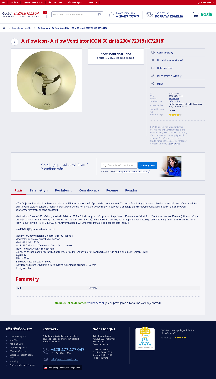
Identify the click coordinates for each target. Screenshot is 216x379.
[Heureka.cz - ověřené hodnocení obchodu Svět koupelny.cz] (145, 349)
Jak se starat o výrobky (169, 76)
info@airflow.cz (176, 101)
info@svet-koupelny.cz (64, 359)
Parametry (39, 190)
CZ (44, 12)
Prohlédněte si (95, 303)
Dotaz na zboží (165, 68)
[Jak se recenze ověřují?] (161, 115)
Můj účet (14, 340)
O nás (13, 2)
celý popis (174, 143)
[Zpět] (14, 42)
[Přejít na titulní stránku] (20, 14)
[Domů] (5, 2)
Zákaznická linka (127, 15)
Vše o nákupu (55, 2)
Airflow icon (174, 98)
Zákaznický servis (18, 351)
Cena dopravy (89, 190)
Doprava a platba (18, 347)
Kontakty (92, 2)
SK (44, 16)
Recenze (112, 190)
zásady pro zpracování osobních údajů (132, 171)
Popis (18, 190)
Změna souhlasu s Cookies (22, 365)
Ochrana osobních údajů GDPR (21, 356)
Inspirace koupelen (33, 2)
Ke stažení (63, 190)
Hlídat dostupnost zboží (170, 60)
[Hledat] (99, 14)
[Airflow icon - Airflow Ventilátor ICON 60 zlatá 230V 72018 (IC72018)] (46, 80)
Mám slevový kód (18, 336)
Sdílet (160, 83)
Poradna (131, 190)
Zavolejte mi (148, 165)
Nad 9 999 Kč (169, 15)
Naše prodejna (74, 2)
